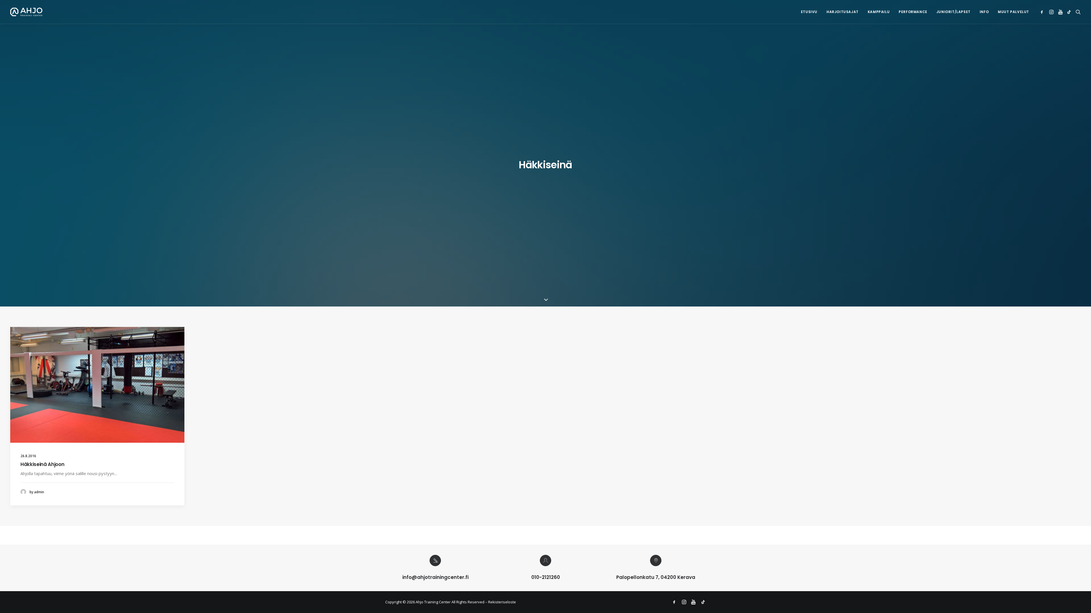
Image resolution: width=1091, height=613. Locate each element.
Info (984, 11)
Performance (913, 11)
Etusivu (809, 11)
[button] (1042, 12)
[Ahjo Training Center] (26, 12)
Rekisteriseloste (502, 601)
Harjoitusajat (842, 11)
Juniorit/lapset (953, 11)
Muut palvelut (1013, 11)
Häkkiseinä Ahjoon (42, 464)
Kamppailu (879, 11)
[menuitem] (809, 12)
